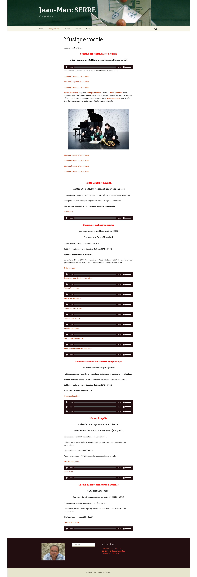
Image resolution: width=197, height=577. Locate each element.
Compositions (54, 29)
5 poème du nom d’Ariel (73, 308)
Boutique (89, 29)
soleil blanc (68, 471)
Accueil (41, 29)
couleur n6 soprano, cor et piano (76, 166)
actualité (67, 29)
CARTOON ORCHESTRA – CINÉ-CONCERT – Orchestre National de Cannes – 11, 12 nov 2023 (113, 551)
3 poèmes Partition (71, 396)
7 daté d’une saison (71, 328)
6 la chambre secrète (72, 318)
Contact (78, 29)
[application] (98, 67)
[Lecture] (67, 67)
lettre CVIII (68, 212)
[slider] (128, 67)
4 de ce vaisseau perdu (72, 298)
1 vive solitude (69, 268)
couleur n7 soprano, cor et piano (76, 171)
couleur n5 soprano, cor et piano (76, 160)
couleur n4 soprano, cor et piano (76, 155)
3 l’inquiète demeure (72, 288)
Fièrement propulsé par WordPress (98, 572)
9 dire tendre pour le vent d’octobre (77, 348)
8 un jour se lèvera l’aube (73, 338)
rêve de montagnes (71, 461)
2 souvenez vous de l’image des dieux (78, 278)
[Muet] (123, 67)
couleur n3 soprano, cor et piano (76, 87)
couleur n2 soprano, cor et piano (76, 82)
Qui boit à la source (71, 522)
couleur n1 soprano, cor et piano (76, 76)
